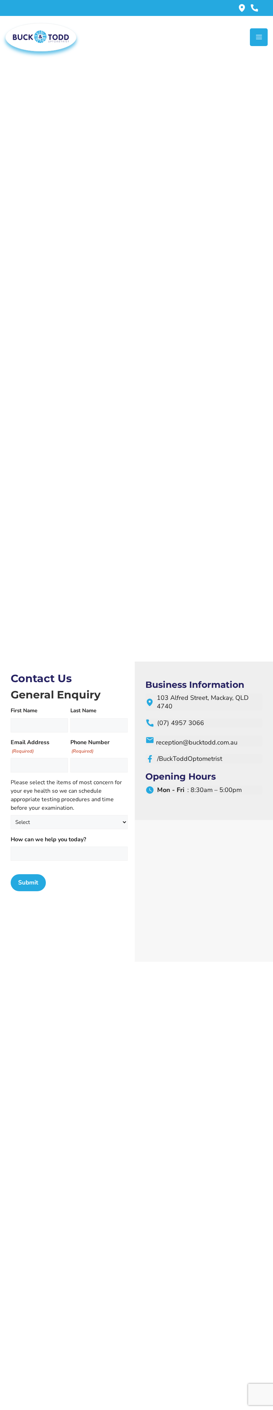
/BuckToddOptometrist (189, 758)
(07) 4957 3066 (180, 723)
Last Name (83, 710)
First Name (24, 710)
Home (120, 148)
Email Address (30, 746)
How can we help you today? (48, 839)
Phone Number (89, 746)
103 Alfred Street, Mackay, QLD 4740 (202, 701)
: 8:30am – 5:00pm (199, 790)
